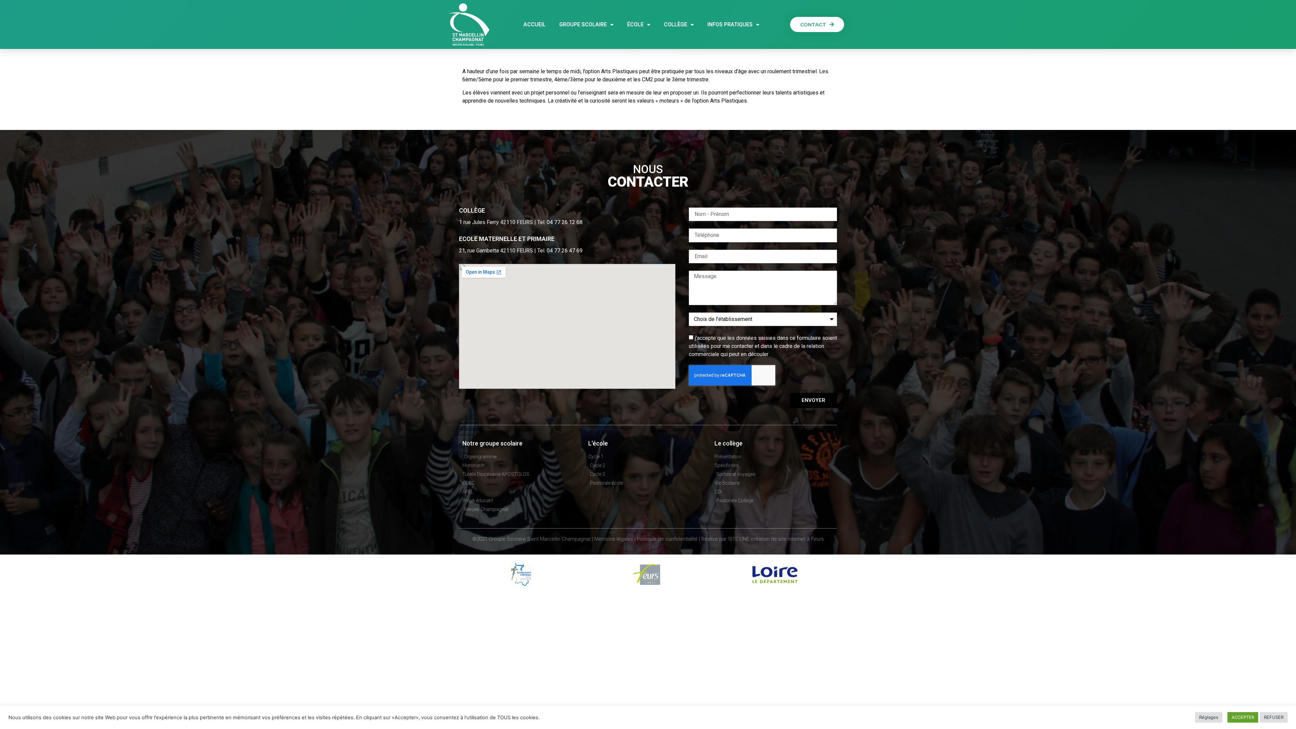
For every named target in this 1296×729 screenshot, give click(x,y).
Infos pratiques (730, 24)
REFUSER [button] (1274, 717)
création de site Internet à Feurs (787, 539)
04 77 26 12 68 (565, 222)
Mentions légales (613, 539)
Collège (675, 24)
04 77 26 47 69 (565, 250)
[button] (817, 24)
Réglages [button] (1208, 717)
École (635, 24)
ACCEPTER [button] (1243, 717)
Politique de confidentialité (667, 539)
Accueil (534, 24)
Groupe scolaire (583, 24)
